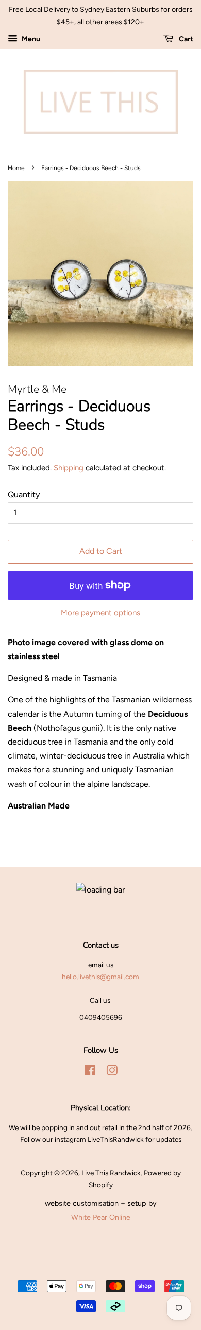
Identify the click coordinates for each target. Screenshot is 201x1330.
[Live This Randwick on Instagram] (112, 1072)
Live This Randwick (111, 1173)
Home (16, 168)
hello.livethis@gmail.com (100, 976)
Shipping (68, 468)
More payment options (100, 612)
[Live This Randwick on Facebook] (90, 1072)
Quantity (24, 494)
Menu (30, 39)
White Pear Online (100, 1217)
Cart (185, 39)
